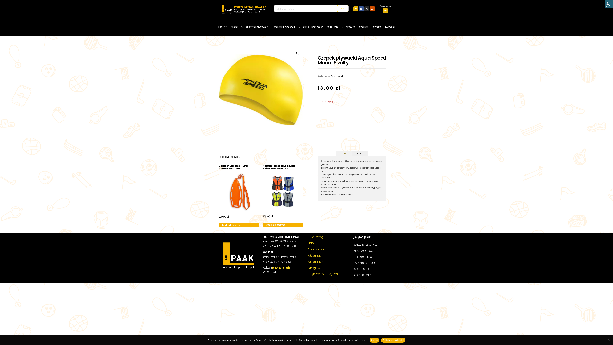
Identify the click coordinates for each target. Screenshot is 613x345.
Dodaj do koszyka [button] (231, 225)
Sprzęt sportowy (315, 237)
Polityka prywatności (393, 340)
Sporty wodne (338, 76)
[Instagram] (366, 8)
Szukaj (342, 8)
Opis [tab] (344, 153)
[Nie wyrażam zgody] (609, 340)
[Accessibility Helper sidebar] (609, 4)
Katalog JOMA (314, 268)
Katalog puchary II (316, 262)
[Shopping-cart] (385, 10)
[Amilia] (372, 8)
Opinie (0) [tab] (360, 153)
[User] (355, 8)
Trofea (311, 243)
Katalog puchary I (316, 255)
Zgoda (374, 340)
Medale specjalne (316, 249)
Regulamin (333, 274)
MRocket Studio (281, 267)
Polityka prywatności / (318, 274)
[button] (297, 53)
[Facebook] (361, 8)
